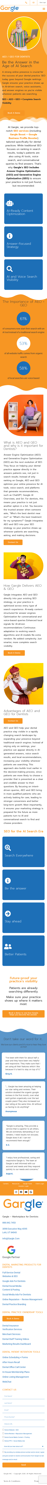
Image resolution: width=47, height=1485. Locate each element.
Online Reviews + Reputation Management (18, 1433)
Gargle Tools (27, 1184)
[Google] (31, 1192)
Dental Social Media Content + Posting (17, 1437)
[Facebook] (21, 1192)
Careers (6, 1184)
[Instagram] (16, 1192)
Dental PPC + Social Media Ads (15, 1441)
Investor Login (24, 1186)
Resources (15, 1184)
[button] (44, 9)
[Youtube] (26, 1192)
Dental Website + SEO (12, 1430)
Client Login (40, 1184)
